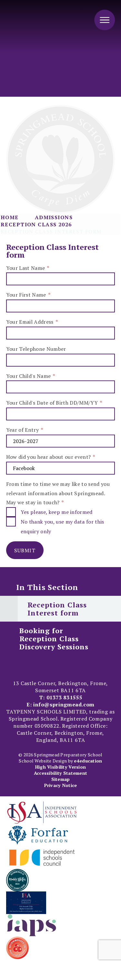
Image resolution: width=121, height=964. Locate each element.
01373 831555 (64, 697)
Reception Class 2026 (36, 224)
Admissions (54, 217)
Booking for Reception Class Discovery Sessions (53, 638)
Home (10, 217)
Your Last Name (27, 267)
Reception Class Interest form (51, 231)
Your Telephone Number (36, 348)
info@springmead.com (64, 704)
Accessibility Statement (60, 773)
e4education (88, 761)
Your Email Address (31, 321)
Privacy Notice (60, 785)
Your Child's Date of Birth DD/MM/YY (54, 402)
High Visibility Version (60, 767)
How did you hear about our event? (50, 456)
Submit (24, 550)
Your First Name (28, 294)
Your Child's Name (30, 375)
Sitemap (60, 779)
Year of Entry (24, 429)
